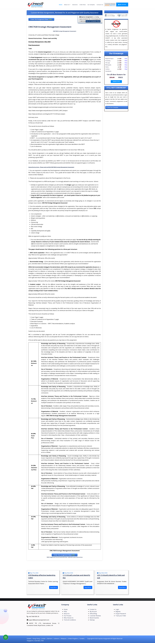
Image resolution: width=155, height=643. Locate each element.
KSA (42, 641)
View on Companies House (93, 21)
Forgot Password (121, 613)
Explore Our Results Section (115, 12)
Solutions (75, 4)
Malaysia (63, 638)
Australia (37, 641)
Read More (53, 587)
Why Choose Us (68, 618)
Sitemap (92, 620)
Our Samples (91, 4)
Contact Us (100, 4)
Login (117, 609)
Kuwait (29, 638)
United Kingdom (73, 638)
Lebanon (56, 638)
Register (118, 611)
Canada (81, 638)
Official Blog (93, 613)
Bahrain (49, 638)
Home (60, 4)
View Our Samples (112, 107)
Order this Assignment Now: (41, 19)
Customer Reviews (110, 4)
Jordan (43, 638)
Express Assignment (104, 638)
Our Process (67, 616)
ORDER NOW (116, 81)
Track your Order (121, 616)
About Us (66, 4)
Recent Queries (94, 618)
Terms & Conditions (70, 620)
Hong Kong (36, 638)
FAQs (65, 611)
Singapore (30, 641)
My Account (122, 4)
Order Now (83, 4)
